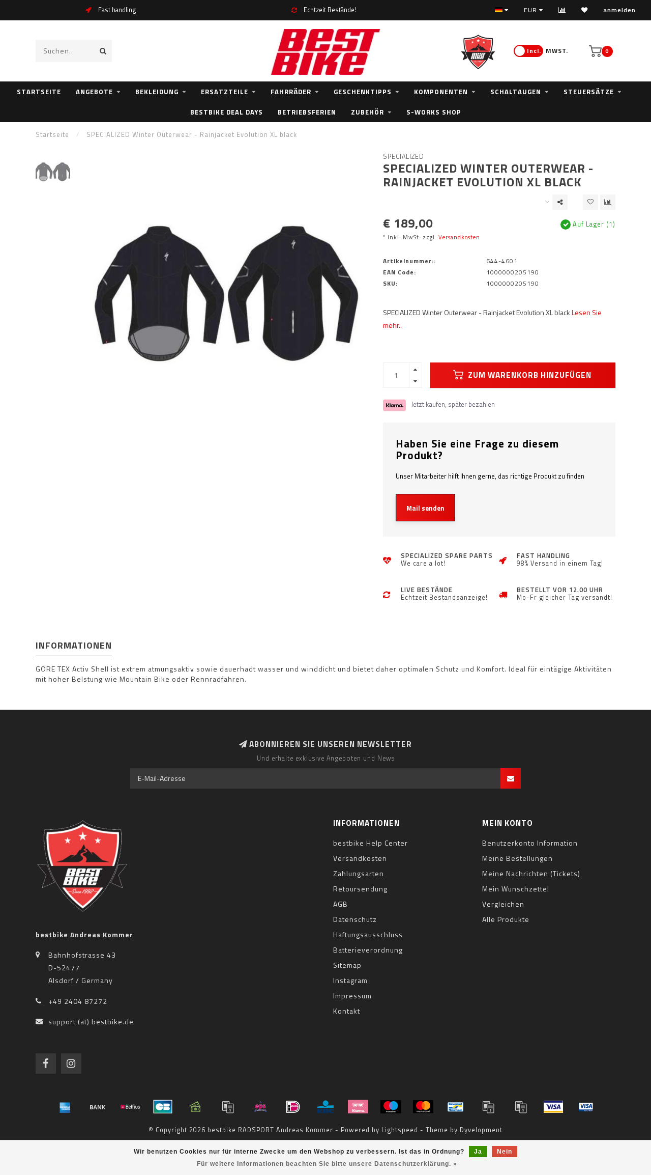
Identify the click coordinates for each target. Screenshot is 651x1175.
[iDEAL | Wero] (293, 1106)
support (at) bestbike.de (91, 1021)
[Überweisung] (97, 1106)
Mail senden (425, 508)
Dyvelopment (481, 1130)
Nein (504, 1151)
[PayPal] (488, 1106)
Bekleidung (157, 92)
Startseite (39, 92)
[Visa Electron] (586, 1106)
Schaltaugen (515, 92)
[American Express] (65, 1106)
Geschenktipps (363, 92)
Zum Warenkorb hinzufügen (528, 375)
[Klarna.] (358, 1106)
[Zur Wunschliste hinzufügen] (590, 202)
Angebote (94, 92)
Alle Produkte (505, 919)
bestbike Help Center (370, 842)
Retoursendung (360, 888)
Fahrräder (291, 92)
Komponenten (441, 92)
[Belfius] (130, 1106)
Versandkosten (459, 237)
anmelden (619, 10)
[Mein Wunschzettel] (584, 10)
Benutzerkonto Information (530, 842)
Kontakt (346, 1010)
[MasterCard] (423, 1106)
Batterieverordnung (368, 949)
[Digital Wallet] (228, 1106)
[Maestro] (390, 1106)
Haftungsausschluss (368, 934)
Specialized (403, 156)
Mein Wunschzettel (515, 888)
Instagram (350, 980)
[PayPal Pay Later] (521, 1106)
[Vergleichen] (562, 10)
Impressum (352, 995)
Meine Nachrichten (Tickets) (531, 873)
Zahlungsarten (358, 873)
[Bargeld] (195, 1106)
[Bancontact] (455, 1106)
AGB (340, 904)
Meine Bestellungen (517, 858)
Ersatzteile (224, 92)
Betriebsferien (307, 112)
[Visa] (553, 1106)
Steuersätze (589, 92)
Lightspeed (399, 1130)
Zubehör (367, 112)
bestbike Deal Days (226, 112)
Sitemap (347, 965)
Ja (478, 1151)
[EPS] (260, 1106)
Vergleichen (503, 904)
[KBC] (325, 1106)
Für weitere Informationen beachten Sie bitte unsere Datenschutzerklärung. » (327, 1163)
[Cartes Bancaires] (162, 1106)
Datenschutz (355, 919)
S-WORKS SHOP (433, 112)
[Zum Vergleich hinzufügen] (607, 202)
